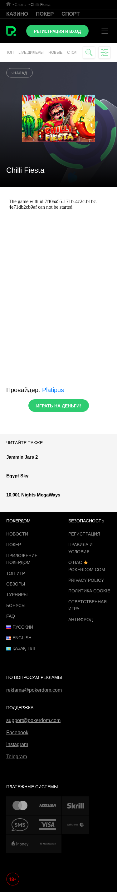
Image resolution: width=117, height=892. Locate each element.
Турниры (16, 594)
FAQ (10, 616)
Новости (17, 533)
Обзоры (15, 583)
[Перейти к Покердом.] (8, 4)
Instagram (17, 744)
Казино (17, 14)
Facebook (17, 732)
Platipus (53, 389)
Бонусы (15, 605)
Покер (45, 14)
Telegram (16, 756)
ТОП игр (15, 573)
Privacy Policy (86, 580)
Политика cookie (89, 590)
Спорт (70, 14)
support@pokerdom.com (33, 720)
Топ (10, 52)
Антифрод (80, 619)
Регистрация (84, 533)
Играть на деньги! (58, 405)
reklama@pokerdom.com (34, 690)
